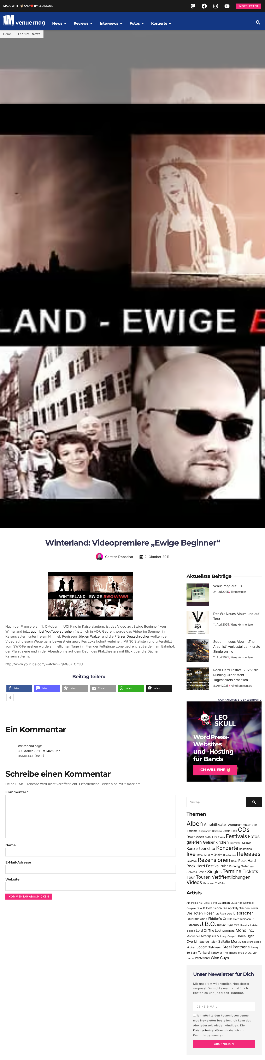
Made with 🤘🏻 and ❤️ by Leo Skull (28, 5)
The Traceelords (233, 952)
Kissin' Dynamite (228, 925)
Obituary (221, 936)
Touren (203, 877)
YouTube (220, 883)
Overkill (192, 941)
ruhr (224, 866)
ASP (201, 902)
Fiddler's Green (220, 919)
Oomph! (232, 936)
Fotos (254, 836)
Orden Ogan (245, 936)
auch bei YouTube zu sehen (52, 631)
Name (10, 845)
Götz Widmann (242, 919)
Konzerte (227, 848)
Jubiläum (246, 843)
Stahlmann (215, 947)
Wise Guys (220, 958)
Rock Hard (247, 860)
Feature (24, 34)
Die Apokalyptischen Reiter (240, 908)
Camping (217, 831)
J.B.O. (208, 924)
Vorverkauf (208, 883)
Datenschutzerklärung (209, 1030)
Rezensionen (214, 860)
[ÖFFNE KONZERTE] (170, 23)
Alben (195, 823)
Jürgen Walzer (89, 636)
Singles (214, 871)
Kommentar (17, 792)
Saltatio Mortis (229, 941)
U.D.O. (248, 952)
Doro (229, 913)
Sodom (201, 947)
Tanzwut (216, 952)
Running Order (239, 866)
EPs (214, 837)
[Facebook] (204, 6)
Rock (234, 860)
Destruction (214, 908)
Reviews (192, 860)
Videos (194, 882)
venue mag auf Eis (227, 586)
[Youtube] (227, 6)
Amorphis (192, 902)
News (36, 34)
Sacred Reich (208, 941)
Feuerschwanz (197, 919)
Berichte (192, 830)
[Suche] (254, 802)
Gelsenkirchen (216, 842)
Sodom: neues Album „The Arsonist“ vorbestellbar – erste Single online (236, 646)
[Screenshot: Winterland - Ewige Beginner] (90, 618)
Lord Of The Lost (208, 931)
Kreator (244, 925)
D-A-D (201, 908)
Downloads (195, 837)
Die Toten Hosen (200, 913)
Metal (200, 854)
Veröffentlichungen (231, 877)
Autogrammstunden (242, 825)
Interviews (235, 843)
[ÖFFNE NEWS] (65, 23)
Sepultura (247, 941)
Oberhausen (229, 855)
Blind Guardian (220, 902)
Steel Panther (235, 947)
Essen (221, 837)
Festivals (236, 836)
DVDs (208, 837)
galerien (194, 842)
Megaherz (228, 930)
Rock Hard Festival (203, 866)
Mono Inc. (245, 930)
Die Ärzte (221, 913)
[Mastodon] (193, 6)
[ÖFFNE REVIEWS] (91, 23)
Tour (191, 877)
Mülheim (216, 854)
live (191, 853)
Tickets (250, 871)
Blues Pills (236, 902)
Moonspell (193, 936)
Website (12, 879)
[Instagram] (215, 6)
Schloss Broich (196, 872)
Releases (248, 853)
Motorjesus (208, 936)
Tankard (204, 952)
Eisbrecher (243, 913)
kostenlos (245, 848)
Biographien (205, 831)
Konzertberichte (201, 848)
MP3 (207, 854)
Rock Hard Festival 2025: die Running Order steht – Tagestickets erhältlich (236, 675)
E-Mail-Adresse (18, 862)
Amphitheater (215, 824)
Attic (207, 902)
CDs (244, 829)
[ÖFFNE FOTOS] (143, 23)
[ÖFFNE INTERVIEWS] (121, 23)
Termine (232, 871)
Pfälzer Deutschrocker (131, 636)
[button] (258, 22)
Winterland (202, 958)
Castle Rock (230, 830)
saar (252, 866)
